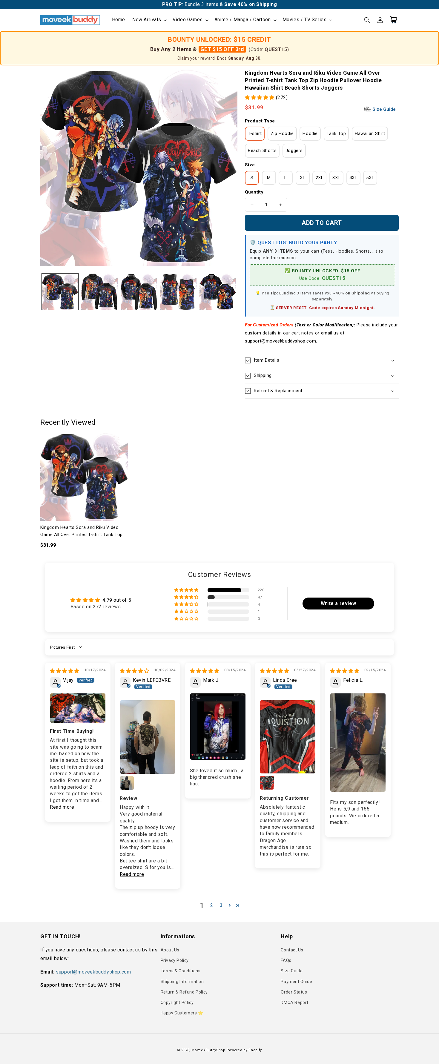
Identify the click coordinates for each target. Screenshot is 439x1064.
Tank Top (336, 133)
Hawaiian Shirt (370, 133)
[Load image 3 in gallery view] (139, 292)
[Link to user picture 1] (78, 708)
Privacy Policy (175, 960)
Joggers (294, 150)
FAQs (286, 960)
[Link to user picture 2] (127, 783)
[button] (149, 20)
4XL (353, 177)
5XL (370, 177)
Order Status (294, 992)
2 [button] (211, 905)
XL (302, 177)
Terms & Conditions (181, 970)
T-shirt (255, 133)
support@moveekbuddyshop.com (93, 972)
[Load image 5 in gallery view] (217, 292)
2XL (320, 177)
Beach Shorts (262, 150)
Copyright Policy (177, 1002)
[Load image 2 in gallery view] (99, 292)
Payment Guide (296, 981)
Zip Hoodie (282, 133)
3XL (336, 177)
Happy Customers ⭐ (182, 1013)
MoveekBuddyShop (208, 1050)
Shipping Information (182, 981)
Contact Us (292, 950)
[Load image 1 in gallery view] (60, 292)
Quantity (254, 192)
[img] (64, 671)
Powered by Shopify (244, 1050)
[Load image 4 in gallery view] (178, 292)
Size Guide (383, 109)
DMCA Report (294, 1002)
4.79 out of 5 (116, 600)
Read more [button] (62, 807)
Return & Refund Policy (184, 992)
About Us (170, 950)
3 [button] (221, 905)
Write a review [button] (338, 603)
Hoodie (310, 133)
